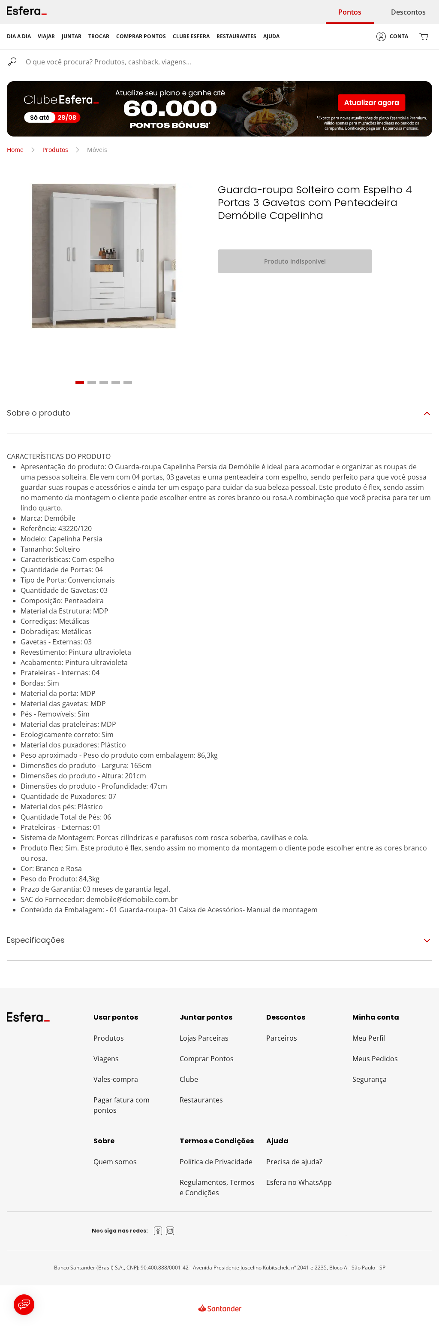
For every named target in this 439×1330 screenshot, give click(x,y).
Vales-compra (115, 1079)
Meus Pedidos (375, 1058)
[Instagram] (170, 1231)
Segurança (369, 1079)
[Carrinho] (423, 36)
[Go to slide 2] (91, 382)
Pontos (349, 12)
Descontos (408, 12)
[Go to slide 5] (127, 382)
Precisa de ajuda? (294, 1161)
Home (15, 150)
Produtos (55, 150)
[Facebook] (158, 1231)
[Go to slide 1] (79, 382)
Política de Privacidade (216, 1161)
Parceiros (281, 1038)
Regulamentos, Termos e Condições (217, 1187)
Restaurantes (201, 1100)
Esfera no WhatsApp (299, 1182)
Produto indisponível (295, 261)
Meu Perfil (368, 1038)
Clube (189, 1079)
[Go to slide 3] (103, 382)
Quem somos (115, 1161)
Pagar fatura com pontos (121, 1105)
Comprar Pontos (207, 1058)
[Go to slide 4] (115, 382)
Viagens (106, 1058)
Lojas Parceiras (204, 1038)
